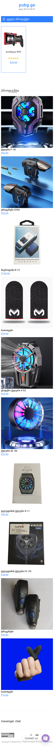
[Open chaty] (46, 738)
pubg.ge (27, 5)
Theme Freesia (28, 742)
